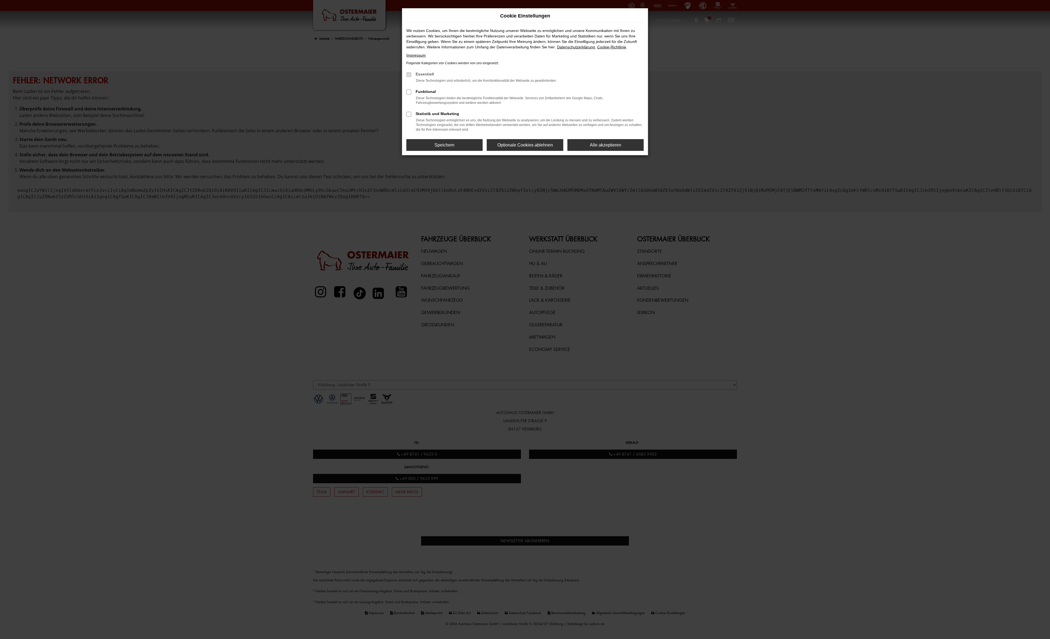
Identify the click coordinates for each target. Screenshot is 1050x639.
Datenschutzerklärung (576, 47)
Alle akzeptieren (605, 145)
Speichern (444, 145)
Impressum (416, 55)
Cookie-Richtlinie (611, 47)
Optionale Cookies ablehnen (525, 145)
